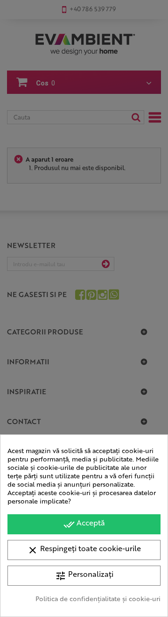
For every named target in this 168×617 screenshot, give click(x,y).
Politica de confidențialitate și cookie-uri (98, 598)
